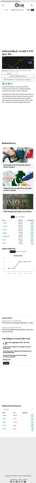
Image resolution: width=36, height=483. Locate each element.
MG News (5, 70)
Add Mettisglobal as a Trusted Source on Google (17, 79)
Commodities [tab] (22, 217)
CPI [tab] (20, 251)
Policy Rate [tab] (12, 251)
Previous (6, 363)
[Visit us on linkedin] (16, 482)
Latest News (14, 479)
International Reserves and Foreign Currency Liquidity (15, 356)
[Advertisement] (18, 29)
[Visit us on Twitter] (14, 482)
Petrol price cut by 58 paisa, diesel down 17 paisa (17, 323)
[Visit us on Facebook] (11, 482)
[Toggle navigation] (3, 5)
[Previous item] (31, 10)
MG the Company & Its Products (10, 1)
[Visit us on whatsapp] (19, 482)
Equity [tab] (12, 217)
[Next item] (33, 10)
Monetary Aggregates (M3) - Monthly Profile (16, 343)
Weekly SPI (6, 360)
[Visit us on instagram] (22, 482)
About (20, 479)
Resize (9, 73)
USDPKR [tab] (24, 251)
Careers (25, 479)
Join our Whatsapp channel (18, 76)
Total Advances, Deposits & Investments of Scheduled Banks (17, 351)
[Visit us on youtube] (25, 482)
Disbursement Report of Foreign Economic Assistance (17, 347)
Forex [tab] (16, 217)
